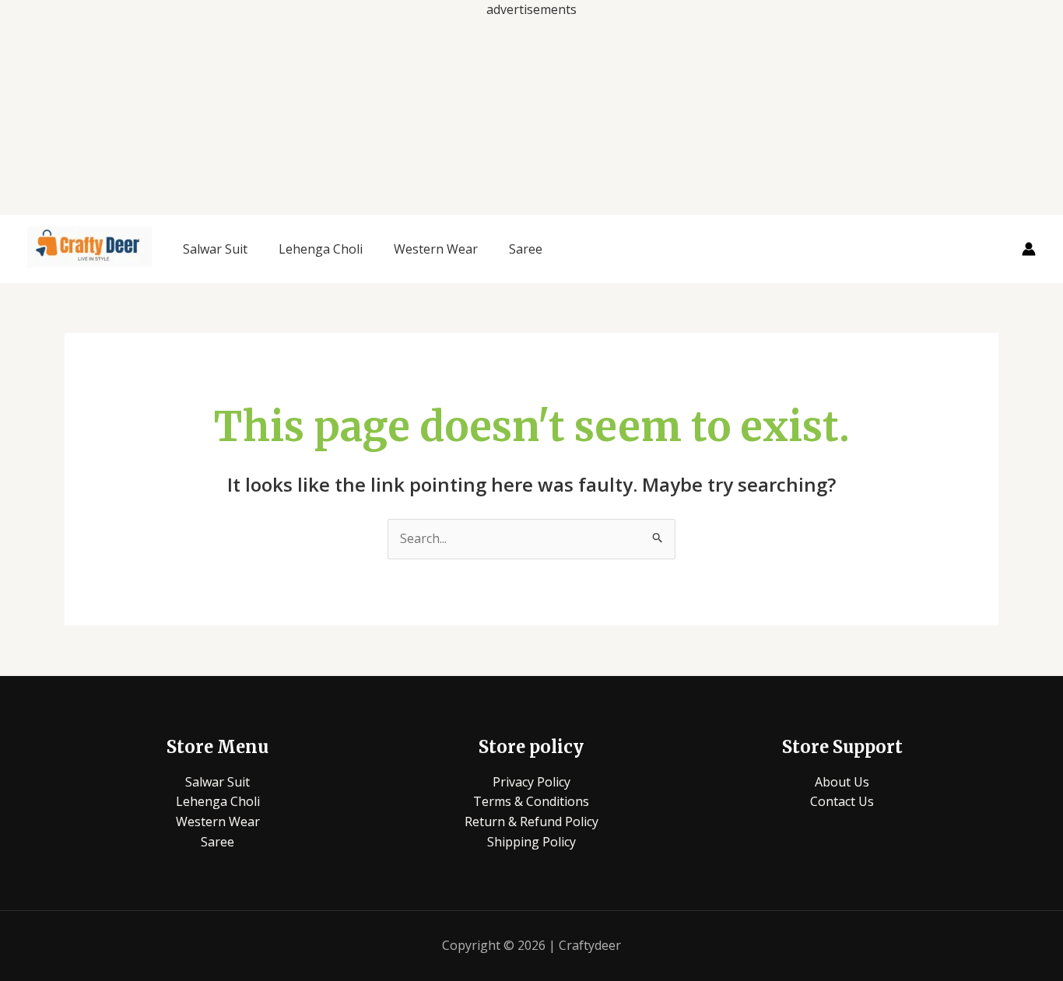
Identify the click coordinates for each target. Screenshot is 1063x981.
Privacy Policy (531, 781)
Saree (525, 249)
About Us (842, 781)
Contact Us (842, 801)
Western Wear (436, 249)
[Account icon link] (1029, 249)
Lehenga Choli (321, 249)
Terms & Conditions (531, 801)
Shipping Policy (531, 841)
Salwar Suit (215, 249)
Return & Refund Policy (531, 821)
